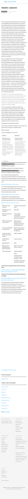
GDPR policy (4, 475)
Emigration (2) (4, 408)
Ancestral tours (18, 437)
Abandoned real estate (20, 459)
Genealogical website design (21, 458)
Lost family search (19, 454)
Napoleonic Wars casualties (6, 422)
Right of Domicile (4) (5, 397)
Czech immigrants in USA (6, 421)
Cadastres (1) (4, 394)
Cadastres (4, 11)
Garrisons (17, 426)
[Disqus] (14, 313)
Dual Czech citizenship (20, 448)
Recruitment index (19, 422)
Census (3, 439)
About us (3, 473)
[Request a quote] (5, 411)
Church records (5, 446)
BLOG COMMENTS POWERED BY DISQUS (8, 370)
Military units (18, 424)
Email (26, 11)
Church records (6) (5, 400)
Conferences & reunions (20, 452)
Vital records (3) (4, 386)
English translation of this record (10, 184)
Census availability (19, 428)
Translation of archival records (21, 441)
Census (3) (3, 389)
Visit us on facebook (5, 480)
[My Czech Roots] (10, 1)
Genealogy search (19, 439)
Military (3, 441)
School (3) (3, 402)
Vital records (4, 437)
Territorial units (18, 421)
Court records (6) (4, 405)
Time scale (18, 429)
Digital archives (19, 431)
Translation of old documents (21, 456)
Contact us (3, 470)
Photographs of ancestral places (20, 444)
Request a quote (4, 471)
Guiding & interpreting (20, 446)
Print (24, 11)
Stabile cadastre (9, 8)
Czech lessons (18, 461)
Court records (4, 449)
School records (4, 448)
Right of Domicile (5, 444)
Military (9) (3, 392)
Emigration (4, 451)
